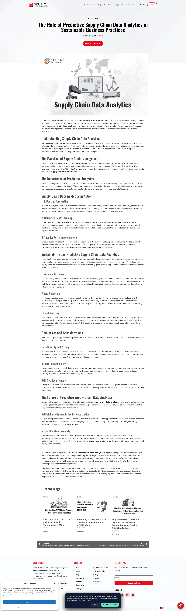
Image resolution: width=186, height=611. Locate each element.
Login (152, 5)
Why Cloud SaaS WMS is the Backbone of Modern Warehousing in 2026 (56, 522)
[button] (54, 584)
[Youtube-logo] (133, 595)
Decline (95, 604)
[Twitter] (122, 595)
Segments (102, 5)
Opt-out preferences (23, 607)
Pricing (110, 5)
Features (93, 5)
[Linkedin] (127, 595)
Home (86, 5)
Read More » (46, 531)
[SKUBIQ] (38, 5)
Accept (29, 602)
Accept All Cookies (110, 604)
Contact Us (141, 5)
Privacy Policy (36, 607)
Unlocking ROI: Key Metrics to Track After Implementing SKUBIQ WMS (91, 522)
